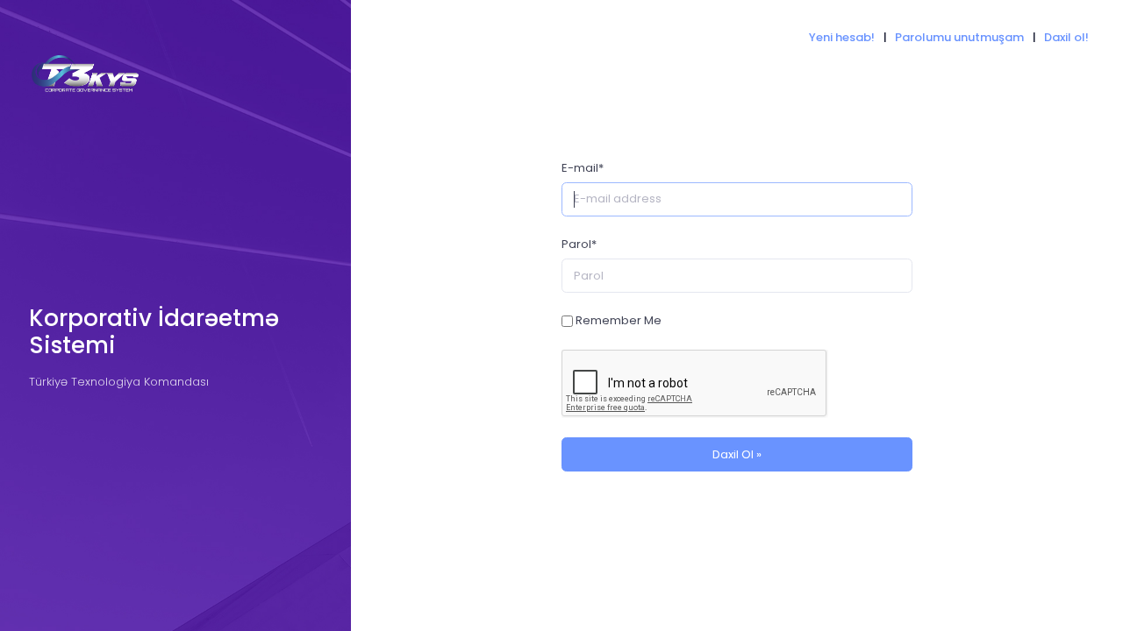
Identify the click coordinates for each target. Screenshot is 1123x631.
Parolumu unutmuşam (959, 37)
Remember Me (619, 320)
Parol (579, 244)
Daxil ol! (1066, 37)
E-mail (583, 168)
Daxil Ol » (737, 454)
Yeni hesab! (842, 37)
